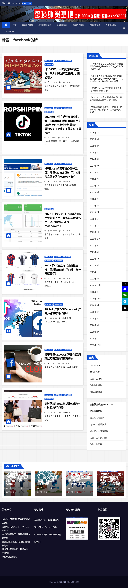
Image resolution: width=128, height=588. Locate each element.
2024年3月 (95, 166)
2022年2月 (95, 232)
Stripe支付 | (39, 527)
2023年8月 (95, 172)
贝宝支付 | (55, 520)
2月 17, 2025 (52, 82)
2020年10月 (95, 299)
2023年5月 (95, 186)
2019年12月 (95, 345)
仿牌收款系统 (94, 25)
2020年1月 (95, 338)
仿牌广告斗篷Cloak (98, 438)
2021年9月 (95, 245)
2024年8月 (95, 153)
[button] (124, 28)
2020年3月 (95, 325)
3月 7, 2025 (44, 488)
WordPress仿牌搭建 (99, 431)
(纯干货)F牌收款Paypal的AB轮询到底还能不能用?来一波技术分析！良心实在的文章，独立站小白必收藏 (106, 78)
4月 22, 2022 (52, 231)
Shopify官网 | (55, 534)
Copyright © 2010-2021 (57, 582)
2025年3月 (95, 139)
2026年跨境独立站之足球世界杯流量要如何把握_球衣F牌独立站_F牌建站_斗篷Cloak (106, 66)
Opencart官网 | (51, 527)
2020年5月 (95, 319)
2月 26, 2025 (75, 488)
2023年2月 (95, 199)
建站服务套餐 (27, 25)
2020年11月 (95, 292)
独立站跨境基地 (73, 582)
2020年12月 (95, 285)
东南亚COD (111, 25)
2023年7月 (95, 179)
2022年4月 (95, 226)
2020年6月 (95, 312)
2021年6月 (95, 259)
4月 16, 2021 (52, 412)
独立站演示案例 (44, 25)
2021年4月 (95, 272)
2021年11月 (95, 239)
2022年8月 (95, 206)
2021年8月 (95, 252)
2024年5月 (95, 159)
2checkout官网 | (41, 534)
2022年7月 (95, 212)
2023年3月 (95, 192)
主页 (15, 25)
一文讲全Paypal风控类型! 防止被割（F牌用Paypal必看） (79, 478)
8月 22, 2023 (52, 181)
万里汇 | (37, 542)
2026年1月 (95, 133)
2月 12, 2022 (52, 278)
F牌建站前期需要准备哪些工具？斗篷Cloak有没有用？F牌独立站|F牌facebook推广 (62, 172)
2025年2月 (95, 146)
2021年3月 (95, 279)
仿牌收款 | (38, 520)
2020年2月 (95, 332)
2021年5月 (95, 265)
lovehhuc (66, 82)
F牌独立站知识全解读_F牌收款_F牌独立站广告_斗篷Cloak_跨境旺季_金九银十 (106, 109)
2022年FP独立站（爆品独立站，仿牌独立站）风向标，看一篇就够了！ (62, 269)
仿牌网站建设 (62, 25)
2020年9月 (95, 305)
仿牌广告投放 (78, 25)
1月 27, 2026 (13, 488)
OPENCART (10, 31)
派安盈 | (47, 520)
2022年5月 (95, 219)
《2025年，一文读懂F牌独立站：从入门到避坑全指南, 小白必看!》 (62, 73)
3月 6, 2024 (51, 138)
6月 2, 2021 (51, 363)
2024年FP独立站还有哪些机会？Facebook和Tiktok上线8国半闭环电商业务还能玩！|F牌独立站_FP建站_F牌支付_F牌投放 (62, 125)
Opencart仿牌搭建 (98, 424)
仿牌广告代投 (96, 444)
